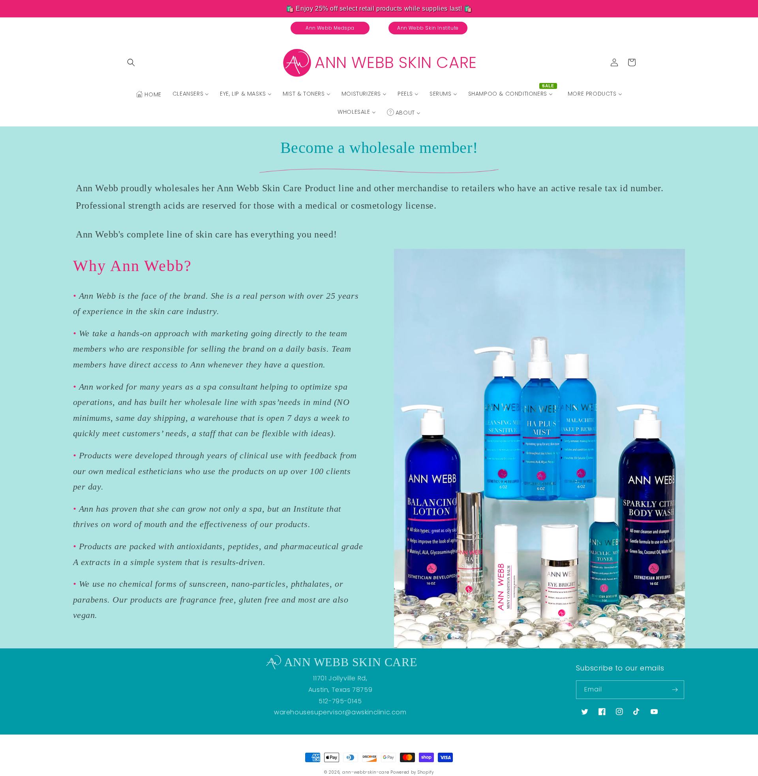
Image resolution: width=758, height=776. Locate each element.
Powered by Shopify (412, 772)
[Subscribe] (675, 689)
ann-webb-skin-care (365, 772)
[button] (131, 62)
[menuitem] (148, 94)
